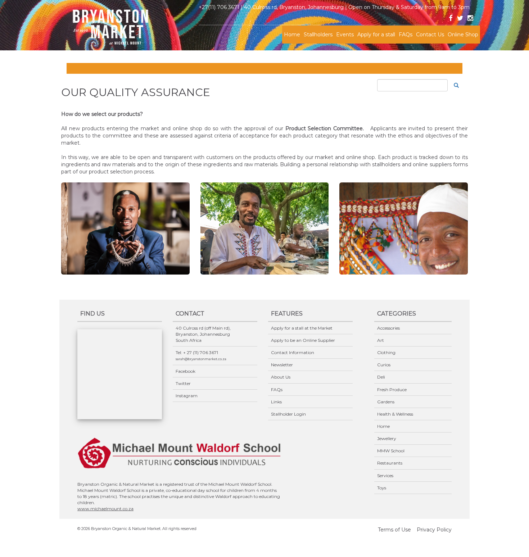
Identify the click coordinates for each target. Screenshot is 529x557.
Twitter (183, 383)
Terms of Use (394, 529)
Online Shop (463, 34)
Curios (383, 364)
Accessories (388, 328)
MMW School (390, 450)
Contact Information (292, 352)
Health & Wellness (395, 414)
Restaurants (389, 463)
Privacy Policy (434, 529)
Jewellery (386, 438)
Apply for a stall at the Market (302, 328)
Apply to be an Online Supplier (303, 340)
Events (345, 34)
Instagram (187, 395)
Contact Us (430, 34)
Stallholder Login (288, 414)
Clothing (386, 352)
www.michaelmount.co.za (105, 508)
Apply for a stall (376, 34)
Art (380, 340)
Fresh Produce (392, 389)
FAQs (405, 34)
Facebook (185, 371)
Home (292, 34)
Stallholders (318, 34)
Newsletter (282, 364)
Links (276, 401)
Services (385, 475)
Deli (381, 377)
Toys (381, 487)
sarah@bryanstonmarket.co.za (201, 359)
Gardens (385, 401)
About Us (280, 377)
